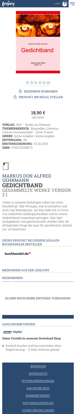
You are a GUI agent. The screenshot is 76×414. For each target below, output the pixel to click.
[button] (61, 3)
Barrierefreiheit (38, 395)
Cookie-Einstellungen (38, 410)
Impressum (38, 366)
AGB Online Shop (38, 388)
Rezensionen (12, 278)
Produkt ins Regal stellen (41, 97)
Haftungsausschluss (38, 403)
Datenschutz (38, 373)
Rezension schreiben (41, 91)
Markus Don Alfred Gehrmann (26, 178)
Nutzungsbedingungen (38, 381)
